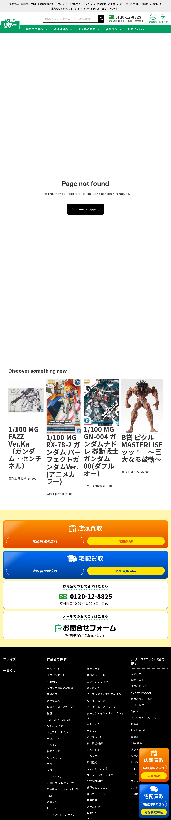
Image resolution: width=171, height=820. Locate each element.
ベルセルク (93, 724)
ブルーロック (95, 749)
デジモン (92, 730)
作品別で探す (57, 659)
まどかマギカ (95, 669)
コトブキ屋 (137, 768)
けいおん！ (93, 688)
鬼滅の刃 (52, 694)
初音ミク (52, 802)
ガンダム (52, 745)
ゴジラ (51, 764)
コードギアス (55, 776)
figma (134, 711)
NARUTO (52, 681)
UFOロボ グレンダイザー (62, 783)
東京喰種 (92, 800)
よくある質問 (87, 29)
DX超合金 (136, 743)
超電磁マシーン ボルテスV (62, 789)
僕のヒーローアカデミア (61, 707)
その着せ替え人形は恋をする (104, 694)
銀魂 (49, 713)
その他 (135, 793)
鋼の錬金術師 (95, 743)
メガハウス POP (141, 698)
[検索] (101, 19)
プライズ (9, 659)
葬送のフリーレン (97, 675)
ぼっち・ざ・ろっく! (99, 794)
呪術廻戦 (92, 762)
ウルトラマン (55, 757)
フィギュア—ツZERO (143, 717)
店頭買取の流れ (45, 541)
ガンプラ (136, 673)
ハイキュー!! (94, 737)
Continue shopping (86, 209)
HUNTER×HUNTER (58, 719)
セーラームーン (96, 700)
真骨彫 (135, 737)
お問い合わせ (136, 29)
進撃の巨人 (53, 700)
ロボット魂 (137, 705)
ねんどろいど (139, 730)
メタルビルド (139, 686)
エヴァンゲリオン (97, 681)
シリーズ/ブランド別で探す (148, 661)
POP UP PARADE (141, 692)
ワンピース (53, 669)
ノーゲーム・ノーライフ (101, 707)
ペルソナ (92, 755)
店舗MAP (126, 541)
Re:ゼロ (51, 808)
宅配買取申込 (125, 570)
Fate (49, 795)
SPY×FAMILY (95, 781)
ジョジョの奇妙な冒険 (60, 688)
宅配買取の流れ (45, 570)
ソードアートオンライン (61, 814)
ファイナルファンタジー (101, 775)
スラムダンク (95, 806)
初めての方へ (34, 29)
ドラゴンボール (56, 675)
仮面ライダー (55, 751)
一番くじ (9, 670)
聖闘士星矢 (137, 679)
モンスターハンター (99, 768)
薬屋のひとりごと (97, 787)
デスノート (53, 738)
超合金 (135, 724)
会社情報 (111, 29)
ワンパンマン (55, 725)
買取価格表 (61, 29)
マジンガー (53, 770)
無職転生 (92, 813)
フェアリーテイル (57, 732)
